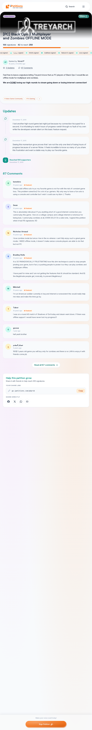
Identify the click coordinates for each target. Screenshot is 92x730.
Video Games (9, 16)
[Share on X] (14, 401)
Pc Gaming (30, 99)
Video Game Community (13, 99)
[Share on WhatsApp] (21, 401)
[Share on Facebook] (8, 401)
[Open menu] (83, 6)
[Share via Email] (27, 401)
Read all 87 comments (46, 365)
